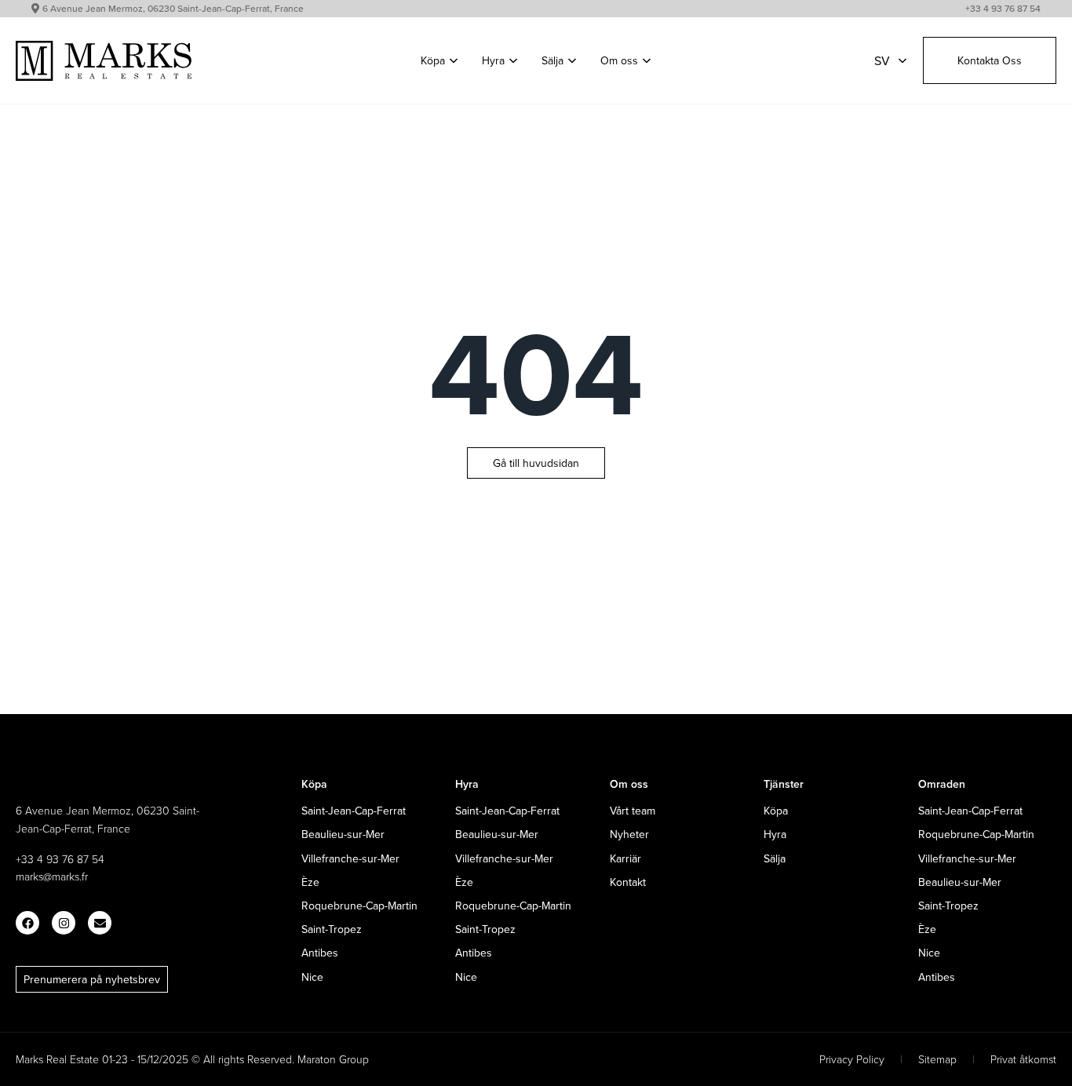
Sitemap (937, 1058)
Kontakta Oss (989, 60)
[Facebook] (27, 923)
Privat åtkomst (1023, 1058)
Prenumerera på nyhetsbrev (92, 979)
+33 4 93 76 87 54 (1003, 8)
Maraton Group (333, 1058)
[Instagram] (63, 923)
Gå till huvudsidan (536, 463)
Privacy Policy (851, 1058)
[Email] (99, 923)
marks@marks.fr (52, 876)
